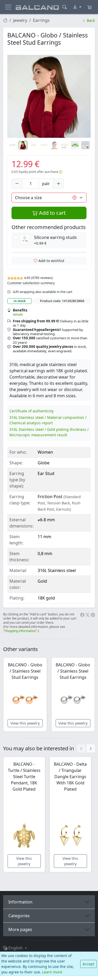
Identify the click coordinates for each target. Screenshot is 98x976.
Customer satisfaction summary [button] (31, 283)
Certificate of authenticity (31, 410)
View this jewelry (25, 723)
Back (90, 20)
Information (20, 902)
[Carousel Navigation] (86, 748)
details (18, 314)
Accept (88, 963)
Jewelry (20, 20)
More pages (20, 929)
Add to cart (52, 212)
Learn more (52, 972)
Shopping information (20, 631)
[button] (49, 96)
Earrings (41, 20)
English (15, 948)
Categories (19, 916)
